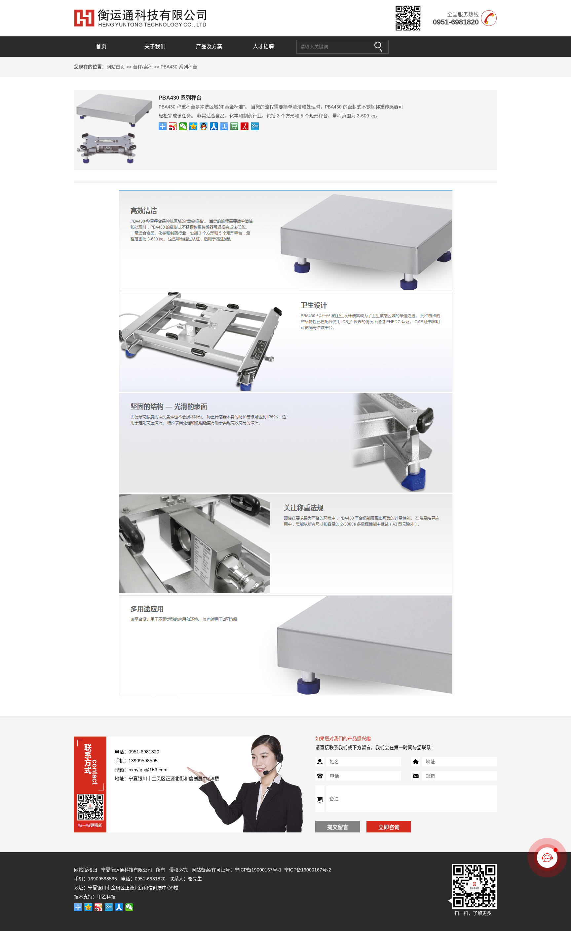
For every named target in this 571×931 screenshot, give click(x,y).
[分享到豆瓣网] (234, 126)
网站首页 (115, 66)
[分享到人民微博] (245, 126)
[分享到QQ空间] (193, 126)
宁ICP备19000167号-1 (258, 869)
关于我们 (155, 46)
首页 (101, 46)
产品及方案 (209, 46)
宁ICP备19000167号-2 (307, 869)
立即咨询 (389, 827)
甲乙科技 (106, 896)
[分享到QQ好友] (204, 126)
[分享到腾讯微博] (255, 126)
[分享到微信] (183, 126)
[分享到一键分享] (224, 126)
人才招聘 (263, 46)
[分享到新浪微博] (173, 126)
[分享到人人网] (214, 126)
